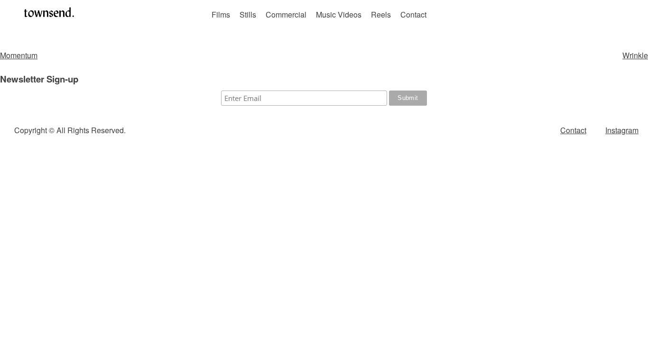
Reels (381, 14)
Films (221, 14)
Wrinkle (635, 55)
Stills (248, 14)
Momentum (18, 55)
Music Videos (338, 14)
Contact (413, 14)
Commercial (286, 14)
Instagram (622, 130)
